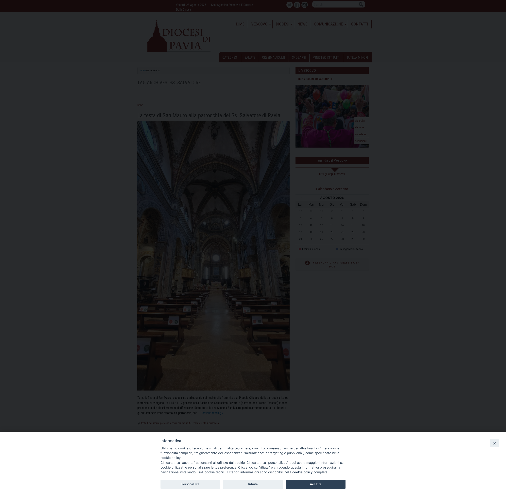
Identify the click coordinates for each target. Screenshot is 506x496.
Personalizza (190, 484)
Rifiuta (253, 484)
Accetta (315, 484)
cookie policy (302, 472)
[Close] (494, 443)
